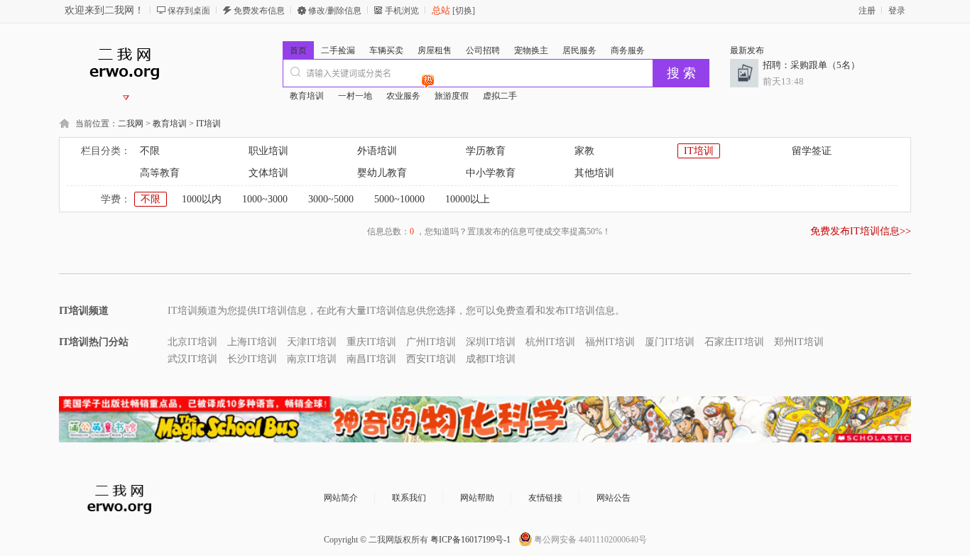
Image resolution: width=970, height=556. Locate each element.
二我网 (130, 124)
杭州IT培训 (550, 342)
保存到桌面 (189, 11)
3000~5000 (331, 199)
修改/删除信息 (334, 11)
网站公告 (613, 498)
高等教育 (160, 173)
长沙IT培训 (252, 359)
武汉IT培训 (192, 359)
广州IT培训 (431, 342)
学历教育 (486, 151)
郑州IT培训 (799, 342)
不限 (150, 151)
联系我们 (409, 498)
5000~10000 (399, 199)
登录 (896, 11)
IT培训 (208, 124)
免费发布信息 (259, 11)
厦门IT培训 (669, 342)
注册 (867, 11)
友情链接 (545, 498)
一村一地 (355, 96)
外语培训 (377, 151)
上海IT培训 (252, 342)
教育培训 (307, 96)
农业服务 (403, 96)
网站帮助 (477, 498)
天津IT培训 (312, 342)
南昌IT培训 (371, 359)
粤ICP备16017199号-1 (470, 540)
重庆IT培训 (371, 342)
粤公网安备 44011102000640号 (590, 540)
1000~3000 (265, 199)
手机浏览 (402, 11)
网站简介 (341, 498)
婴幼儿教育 (382, 173)
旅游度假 (452, 96)
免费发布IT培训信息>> (860, 231)
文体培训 (268, 173)
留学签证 (812, 151)
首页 (298, 50)
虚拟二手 (500, 96)
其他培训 (594, 173)
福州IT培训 (610, 342)
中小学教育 (491, 173)
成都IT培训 (491, 359)
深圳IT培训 (491, 342)
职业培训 (268, 151)
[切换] (462, 11)
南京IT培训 (312, 359)
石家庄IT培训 (734, 342)
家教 (584, 151)
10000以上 (467, 199)
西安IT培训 (431, 359)
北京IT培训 (192, 342)
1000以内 (202, 199)
